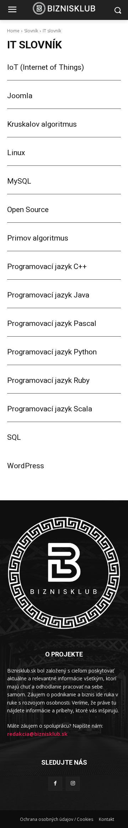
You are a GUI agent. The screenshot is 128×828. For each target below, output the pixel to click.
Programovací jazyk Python (52, 352)
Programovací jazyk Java (48, 295)
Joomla (19, 95)
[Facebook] (55, 784)
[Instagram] (73, 784)
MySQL (19, 181)
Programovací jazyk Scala (49, 409)
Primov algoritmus (37, 238)
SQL (14, 437)
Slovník (31, 31)
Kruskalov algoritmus (42, 124)
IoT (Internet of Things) (45, 67)
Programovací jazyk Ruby (48, 380)
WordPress (25, 466)
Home (13, 31)
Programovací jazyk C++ (47, 266)
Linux (16, 152)
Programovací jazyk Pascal (51, 323)
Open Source (28, 209)
